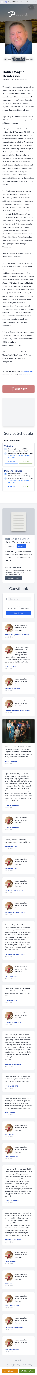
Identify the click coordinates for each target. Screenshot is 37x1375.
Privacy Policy (13, 1366)
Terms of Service (24, 1366)
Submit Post (18, 613)
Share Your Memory (13, 578)
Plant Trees (26, 461)
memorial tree (27, 371)
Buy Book (21, 546)
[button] (18, 731)
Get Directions (11, 461)
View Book (10, 546)
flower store (25, 374)
